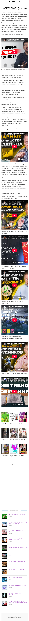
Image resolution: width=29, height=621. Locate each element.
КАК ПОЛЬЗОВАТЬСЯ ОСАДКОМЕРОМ (17, 514)
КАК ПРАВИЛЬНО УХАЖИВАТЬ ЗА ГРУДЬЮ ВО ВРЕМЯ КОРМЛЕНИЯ (18, 523)
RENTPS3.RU (14, 1)
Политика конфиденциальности (14, 617)
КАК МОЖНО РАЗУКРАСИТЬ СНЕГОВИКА (17, 585)
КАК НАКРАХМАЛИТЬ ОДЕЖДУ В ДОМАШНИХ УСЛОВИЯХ (16, 538)
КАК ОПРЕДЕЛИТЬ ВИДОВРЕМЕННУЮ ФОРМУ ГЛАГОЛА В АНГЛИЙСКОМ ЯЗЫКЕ (18, 602)
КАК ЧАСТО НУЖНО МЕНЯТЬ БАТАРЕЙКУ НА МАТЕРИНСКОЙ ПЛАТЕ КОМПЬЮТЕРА (18, 546)
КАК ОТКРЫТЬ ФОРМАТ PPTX (15, 577)
